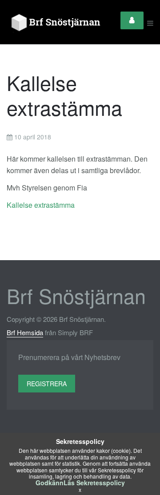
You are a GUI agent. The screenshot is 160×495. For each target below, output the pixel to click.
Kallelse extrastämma (41, 205)
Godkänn (50, 482)
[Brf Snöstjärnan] (57, 23)
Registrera (47, 383)
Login (132, 20)
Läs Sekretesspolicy (94, 482)
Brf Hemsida (25, 332)
